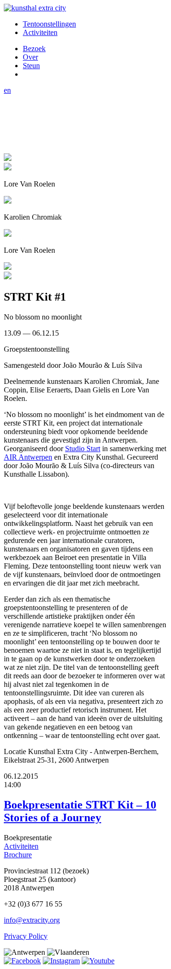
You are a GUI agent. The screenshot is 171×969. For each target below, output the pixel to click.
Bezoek (34, 48)
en (7, 90)
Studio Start (82, 448)
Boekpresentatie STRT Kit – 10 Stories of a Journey (80, 811)
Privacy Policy (26, 936)
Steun (31, 66)
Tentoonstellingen (49, 24)
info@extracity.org (32, 920)
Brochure (18, 855)
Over (30, 57)
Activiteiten (40, 32)
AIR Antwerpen (28, 457)
